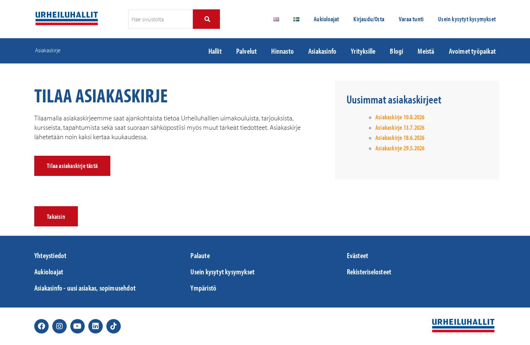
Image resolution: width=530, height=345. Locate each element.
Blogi (396, 51)
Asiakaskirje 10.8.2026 (399, 117)
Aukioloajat (326, 19)
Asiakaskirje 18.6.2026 (399, 137)
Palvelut (246, 51)
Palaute (199, 255)
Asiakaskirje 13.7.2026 (399, 127)
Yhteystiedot (50, 255)
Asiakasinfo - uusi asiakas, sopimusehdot (85, 287)
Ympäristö (203, 287)
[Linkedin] (95, 326)
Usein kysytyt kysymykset (467, 19)
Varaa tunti (411, 19)
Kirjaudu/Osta (368, 19)
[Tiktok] (113, 326)
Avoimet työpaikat (472, 51)
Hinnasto (282, 51)
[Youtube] (77, 326)
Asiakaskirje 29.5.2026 (399, 148)
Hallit (215, 51)
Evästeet (357, 255)
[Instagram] (59, 326)
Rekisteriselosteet (369, 271)
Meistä (426, 51)
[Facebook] (41, 326)
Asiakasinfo (322, 51)
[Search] (206, 19)
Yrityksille (363, 51)
